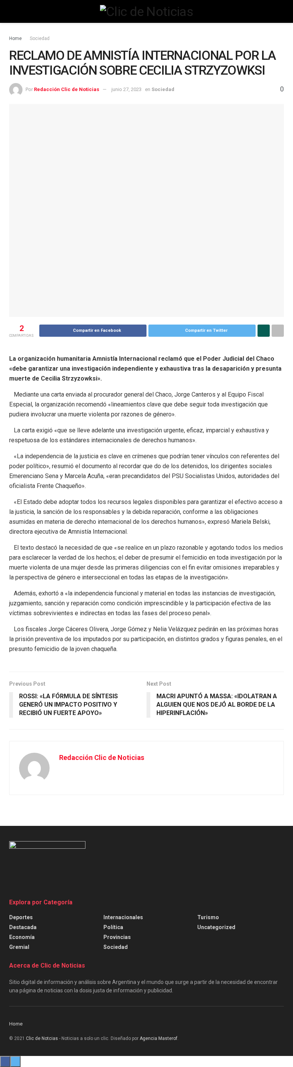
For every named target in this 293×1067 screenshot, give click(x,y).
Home (15, 38)
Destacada (23, 927)
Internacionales (123, 917)
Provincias (117, 937)
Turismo (208, 917)
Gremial (19, 947)
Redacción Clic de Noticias (66, 89)
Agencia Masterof (158, 1038)
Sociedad (40, 38)
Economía (22, 937)
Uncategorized (216, 927)
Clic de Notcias (42, 1038)
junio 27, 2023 (126, 89)
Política (113, 927)
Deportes (21, 917)
